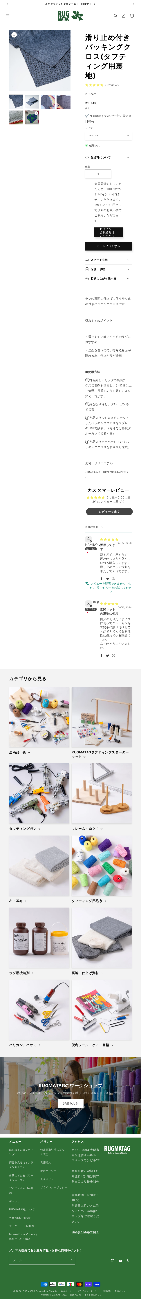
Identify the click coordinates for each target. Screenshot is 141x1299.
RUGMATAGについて (22, 1209)
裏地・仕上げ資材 (85, 973)
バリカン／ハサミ (23, 1045)
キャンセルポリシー (94, 1295)
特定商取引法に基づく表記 (52, 1152)
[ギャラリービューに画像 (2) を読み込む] (32, 102)
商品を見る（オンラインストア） (21, 1165)
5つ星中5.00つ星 (118, 497)
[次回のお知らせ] (134, 4)
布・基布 (16, 901)
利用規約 (45, 1162)
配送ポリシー (48, 1170)
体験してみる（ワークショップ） (21, 1178)
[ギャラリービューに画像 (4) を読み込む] (63, 102)
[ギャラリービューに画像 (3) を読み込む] (48, 102)
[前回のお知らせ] (7, 4)
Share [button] (92, 93)
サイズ (89, 128)
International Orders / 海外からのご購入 (23, 1236)
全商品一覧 (17, 752)
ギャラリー (16, 1201)
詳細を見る (70, 1103)
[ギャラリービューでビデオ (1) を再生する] (32, 117)
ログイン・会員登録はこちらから (107, 232)
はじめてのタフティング (21, 1152)
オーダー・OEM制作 (21, 1226)
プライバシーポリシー (53, 1187)
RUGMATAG (29, 1291)
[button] (8, 16)
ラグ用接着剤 (19, 973)
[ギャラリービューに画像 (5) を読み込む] (16, 117)
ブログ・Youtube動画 (21, 1190)
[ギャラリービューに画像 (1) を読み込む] (16, 102)
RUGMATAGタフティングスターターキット (100, 754)
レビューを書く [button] (109, 512)
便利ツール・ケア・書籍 (90, 1045)
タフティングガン (23, 829)
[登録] (71, 1260)
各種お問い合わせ (20, 1217)
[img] (109, 539)
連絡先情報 (75, 1295)
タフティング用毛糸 (87, 901)
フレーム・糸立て (85, 829)
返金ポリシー (48, 1179)
